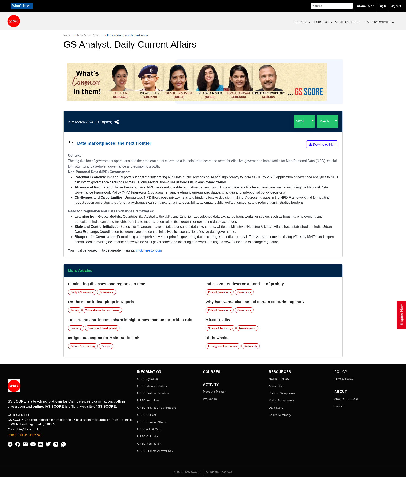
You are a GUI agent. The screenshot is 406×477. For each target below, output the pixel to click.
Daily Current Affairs (89, 35)
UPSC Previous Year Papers (156, 407)
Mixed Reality (218, 320)
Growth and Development (102, 328)
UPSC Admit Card (149, 429)
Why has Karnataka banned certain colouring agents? (255, 302)
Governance (106, 292)
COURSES (300, 22)
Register (395, 6)
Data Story (276, 407)
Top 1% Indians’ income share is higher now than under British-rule (130, 320)
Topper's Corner (378, 22)
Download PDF (323, 144)
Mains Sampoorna (281, 400)
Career (339, 406)
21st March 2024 (80, 122)
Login (382, 6)
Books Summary (280, 415)
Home (66, 35)
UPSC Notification (149, 443)
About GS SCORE (346, 398)
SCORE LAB (321, 22)
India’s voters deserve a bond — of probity (245, 284)
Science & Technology (220, 328)
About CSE (276, 386)
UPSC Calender (148, 436)
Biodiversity (250, 346)
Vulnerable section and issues (102, 310)
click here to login (149, 250)
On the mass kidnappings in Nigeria (101, 302)
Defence (106, 346)
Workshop (210, 398)
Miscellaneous (247, 328)
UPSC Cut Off (146, 415)
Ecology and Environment (223, 346)
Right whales (217, 338)
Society (75, 310)
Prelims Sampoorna (282, 393)
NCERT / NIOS (279, 379)
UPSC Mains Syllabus (152, 386)
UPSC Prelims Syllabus (153, 393)
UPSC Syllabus (147, 379)
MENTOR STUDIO (347, 22)
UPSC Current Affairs (151, 422)
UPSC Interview (148, 400)
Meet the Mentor (214, 391)
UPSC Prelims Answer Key (155, 450)
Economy (76, 328)
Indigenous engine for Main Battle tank (103, 338)
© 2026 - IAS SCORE (187, 471)
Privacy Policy (343, 379)
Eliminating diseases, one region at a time (106, 284)
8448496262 (365, 6)
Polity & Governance (82, 292)
